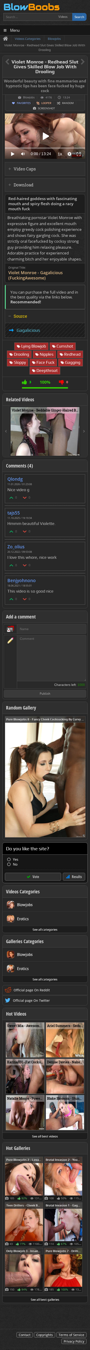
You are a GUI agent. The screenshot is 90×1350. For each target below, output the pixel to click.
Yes (15, 859)
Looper (46, 103)
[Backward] (6, 431)
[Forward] (84, 431)
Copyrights (44, 1335)
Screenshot (46, 108)
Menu (15, 30)
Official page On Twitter (31, 1000)
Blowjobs (29, 97)
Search (79, 17)
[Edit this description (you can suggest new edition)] (81, 198)
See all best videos (45, 1136)
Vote (36, 876)
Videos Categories (23, 891)
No (15, 864)
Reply (79, 478)
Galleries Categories (25, 941)
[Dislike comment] (25, 497)
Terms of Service (71, 1335)
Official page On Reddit (32, 990)
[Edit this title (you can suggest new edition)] (76, 62)
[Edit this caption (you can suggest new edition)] (83, 81)
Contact (24, 1335)
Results (77, 876)
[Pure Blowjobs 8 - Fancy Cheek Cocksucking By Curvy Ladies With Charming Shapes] (45, 776)
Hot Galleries (18, 1148)
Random (68, 103)
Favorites (24, 103)
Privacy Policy (74, 1341)
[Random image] (41, 1179)
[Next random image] (81, 776)
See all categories (45, 929)
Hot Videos (16, 1014)
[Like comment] (11, 497)
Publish (45, 694)
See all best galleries (45, 1299)
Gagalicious (28, 330)
